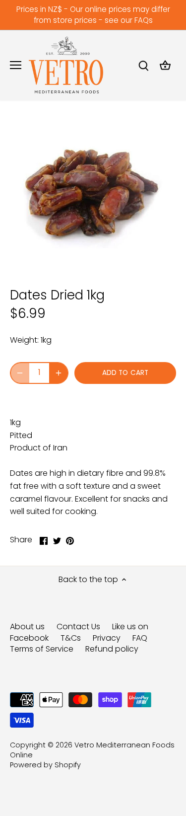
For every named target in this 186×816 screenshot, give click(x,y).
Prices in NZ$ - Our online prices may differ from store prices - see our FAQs (93, 14)
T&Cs (71, 638)
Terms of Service (41, 649)
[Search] (143, 65)
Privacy (107, 638)
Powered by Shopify (45, 765)
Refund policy (111, 649)
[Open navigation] (15, 65)
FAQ (139, 638)
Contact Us (78, 626)
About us (27, 626)
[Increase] (58, 373)
